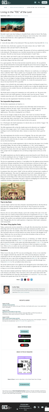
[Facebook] (35, 407)
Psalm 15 (3, 36)
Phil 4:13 (32, 321)
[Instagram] (46, 407)
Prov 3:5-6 (20, 321)
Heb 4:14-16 (8, 262)
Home (5, 7)
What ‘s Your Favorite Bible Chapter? (11, 318)
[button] (35, 2)
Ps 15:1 (45, 43)
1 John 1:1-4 (20, 240)
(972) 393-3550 (24, 404)
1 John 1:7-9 (39, 242)
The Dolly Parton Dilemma (8, 304)
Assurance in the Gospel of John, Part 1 (11, 311)
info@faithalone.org (24, 406)
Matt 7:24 (37, 274)
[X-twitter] (39, 407)
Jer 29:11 (25, 321)
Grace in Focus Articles (17, 7)
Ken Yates (13, 15)
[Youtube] (42, 407)
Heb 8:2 (34, 258)
